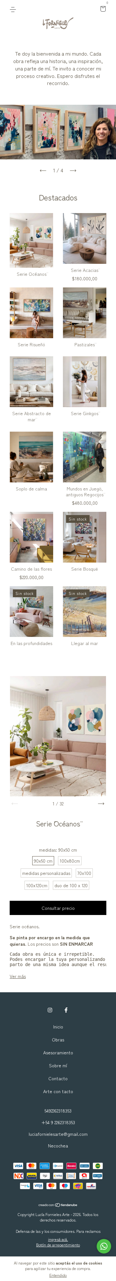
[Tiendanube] (58, 1205)
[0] (102, 9)
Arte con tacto (58, 1091)
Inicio (58, 1026)
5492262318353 (58, 1110)
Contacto (58, 1078)
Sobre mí (58, 1065)
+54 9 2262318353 (58, 1122)
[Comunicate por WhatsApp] (104, 1246)
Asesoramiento (58, 1052)
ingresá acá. (58, 1239)
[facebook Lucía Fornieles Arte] (66, 1010)
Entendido (58, 1275)
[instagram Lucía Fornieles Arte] (50, 1010)
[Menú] (14, 9)
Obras (58, 1039)
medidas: (58, 849)
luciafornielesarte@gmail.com (58, 1134)
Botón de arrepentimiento (58, 1244)
